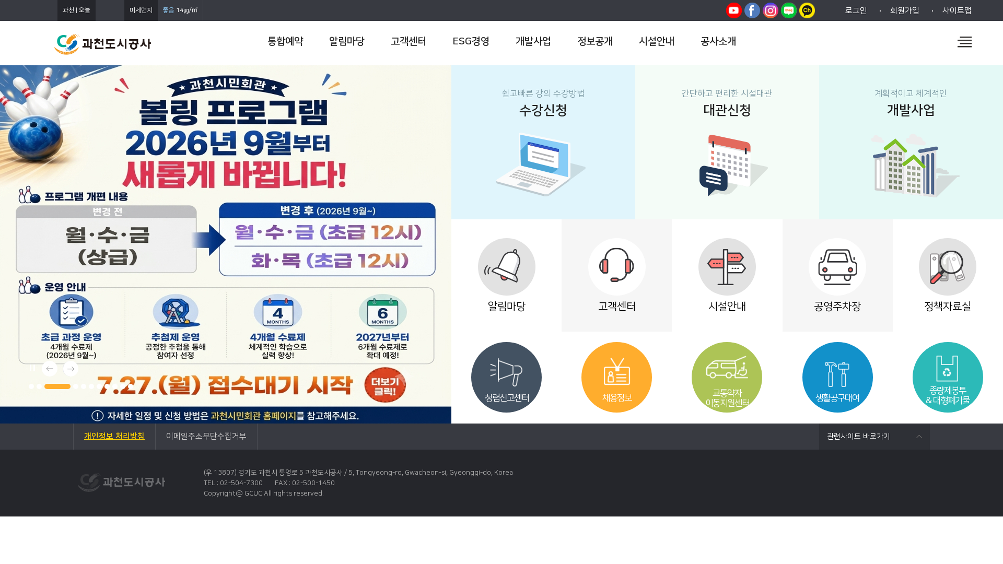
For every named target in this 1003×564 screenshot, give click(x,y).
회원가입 (904, 10)
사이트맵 (957, 10)
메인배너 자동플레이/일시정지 (31, 366)
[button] (31, 386)
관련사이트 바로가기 (858, 436)
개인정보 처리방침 (114, 436)
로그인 (856, 10)
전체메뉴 (965, 42)
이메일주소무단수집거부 (206, 436)
